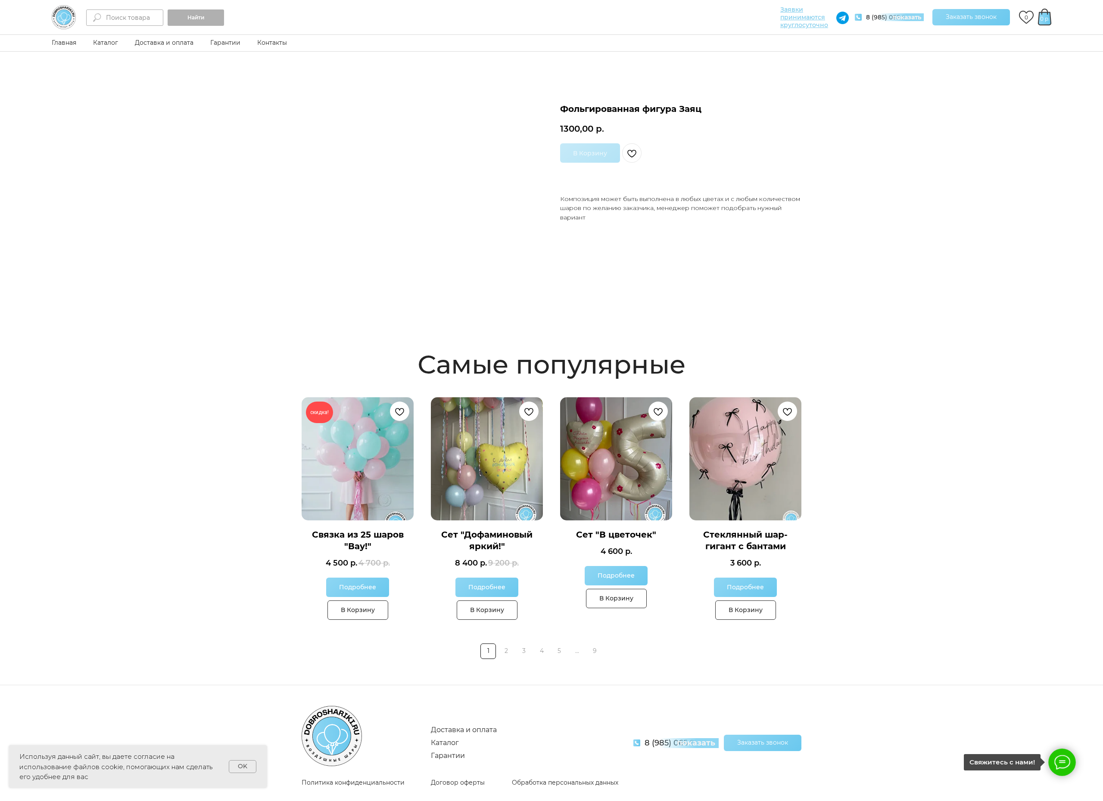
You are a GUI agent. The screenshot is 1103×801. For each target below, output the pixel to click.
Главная (64, 42)
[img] (64, 17)
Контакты (272, 42)
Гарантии (225, 42)
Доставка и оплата (164, 42)
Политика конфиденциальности (353, 782)
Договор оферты (458, 782)
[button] (971, 17)
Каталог (105, 42)
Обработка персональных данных (565, 782)
